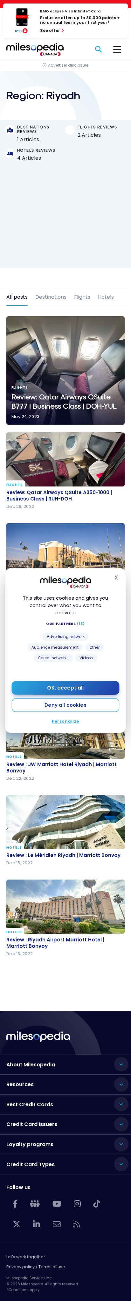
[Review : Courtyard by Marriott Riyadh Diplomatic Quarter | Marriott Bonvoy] (65, 550)
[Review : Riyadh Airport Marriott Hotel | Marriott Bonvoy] (65, 907)
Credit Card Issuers (31, 1124)
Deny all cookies (65, 705)
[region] (65, 220)
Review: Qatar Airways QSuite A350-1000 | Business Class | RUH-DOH (59, 495)
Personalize (65, 721)
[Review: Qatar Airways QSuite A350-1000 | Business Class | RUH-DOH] (65, 459)
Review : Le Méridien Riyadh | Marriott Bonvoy (63, 855)
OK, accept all (65, 687)
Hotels (106, 297)
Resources (20, 1084)
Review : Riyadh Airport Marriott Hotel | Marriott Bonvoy (55, 943)
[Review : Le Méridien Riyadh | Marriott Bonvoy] (65, 822)
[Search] (98, 49)
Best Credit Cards (29, 1104)
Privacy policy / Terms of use (35, 1266)
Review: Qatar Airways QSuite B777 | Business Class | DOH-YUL (65, 370)
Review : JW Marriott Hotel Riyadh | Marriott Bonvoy (61, 767)
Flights (82, 297)
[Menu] (117, 49)
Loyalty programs (29, 1144)
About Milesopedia (30, 1064)
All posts (17, 297)
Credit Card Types (30, 1164)
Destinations (50, 297)
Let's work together (25, 1257)
